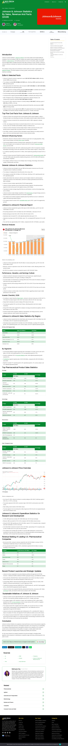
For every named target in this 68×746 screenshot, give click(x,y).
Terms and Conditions (23, 731)
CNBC (20, 656)
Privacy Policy (21, 727)
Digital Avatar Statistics (39, 735)
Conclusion (52, 57)
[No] (66, 744)
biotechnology (30, 193)
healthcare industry (6, 70)
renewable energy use (24, 200)
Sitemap (20, 738)
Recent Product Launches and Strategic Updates (57, 53)
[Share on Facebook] (27, 647)
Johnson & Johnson (19, 57)
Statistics (6, 8)
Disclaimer (20, 724)
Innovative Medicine (20, 355)
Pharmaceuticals (12, 8)
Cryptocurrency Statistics (40, 729)
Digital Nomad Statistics (39, 736)
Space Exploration (55, 724)
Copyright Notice (22, 729)
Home (3, 8)
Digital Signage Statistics (39, 738)
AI (5, 587)
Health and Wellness (55, 726)
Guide (53, 722)
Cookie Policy (21, 726)
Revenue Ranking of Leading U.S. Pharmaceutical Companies (56, 50)
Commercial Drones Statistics (40, 726)
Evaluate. (20, 658)
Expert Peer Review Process (24, 735)
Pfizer (4, 552)
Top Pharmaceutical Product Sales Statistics (56, 43)
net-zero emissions (16, 602)
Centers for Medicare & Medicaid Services (37, 659)
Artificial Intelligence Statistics (40, 720)
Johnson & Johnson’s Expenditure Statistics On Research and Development (57, 47)
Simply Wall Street (22, 661)
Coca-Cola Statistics (39, 724)
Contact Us (21, 722)
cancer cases (21, 140)
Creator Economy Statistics (40, 727)
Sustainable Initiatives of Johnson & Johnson (56, 55)
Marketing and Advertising (56, 736)
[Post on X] (23, 647)
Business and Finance (56, 727)
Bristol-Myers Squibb (6, 557)
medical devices (10, 60)
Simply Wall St (20, 298)
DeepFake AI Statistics (39, 733)
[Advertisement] (24, 44)
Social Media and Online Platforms (58, 738)
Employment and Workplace (57, 735)
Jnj (5, 656)
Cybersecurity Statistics (39, 731)
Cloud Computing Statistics (40, 722)
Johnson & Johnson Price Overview (56, 45)
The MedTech (6, 359)
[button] (65, 2)
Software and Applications (56, 729)
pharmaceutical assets (39, 155)
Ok (60, 744)
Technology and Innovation (57, 731)
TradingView (35, 656)
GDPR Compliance (22, 733)
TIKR (6, 661)
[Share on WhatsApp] (30, 647)
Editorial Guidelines (22, 736)
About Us (20, 720)
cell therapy (5, 590)
